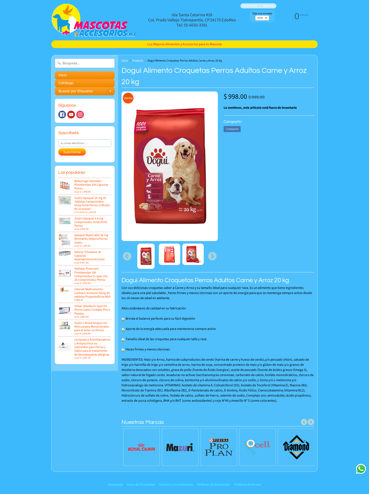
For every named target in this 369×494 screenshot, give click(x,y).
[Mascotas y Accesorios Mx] (94, 20)
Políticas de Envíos (247, 484)
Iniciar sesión (250, 5)
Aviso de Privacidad (141, 484)
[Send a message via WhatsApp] (361, 469)
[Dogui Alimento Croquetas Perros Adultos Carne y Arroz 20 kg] (146, 256)
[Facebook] (62, 114)
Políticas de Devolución (213, 484)
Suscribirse (72, 152)
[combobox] (85, 63)
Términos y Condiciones (176, 484)
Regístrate (268, 5)
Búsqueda (115, 484)
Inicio (63, 75)
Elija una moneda (262, 13)
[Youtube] (71, 114)
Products (137, 61)
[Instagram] (80, 114)
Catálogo (66, 83)
